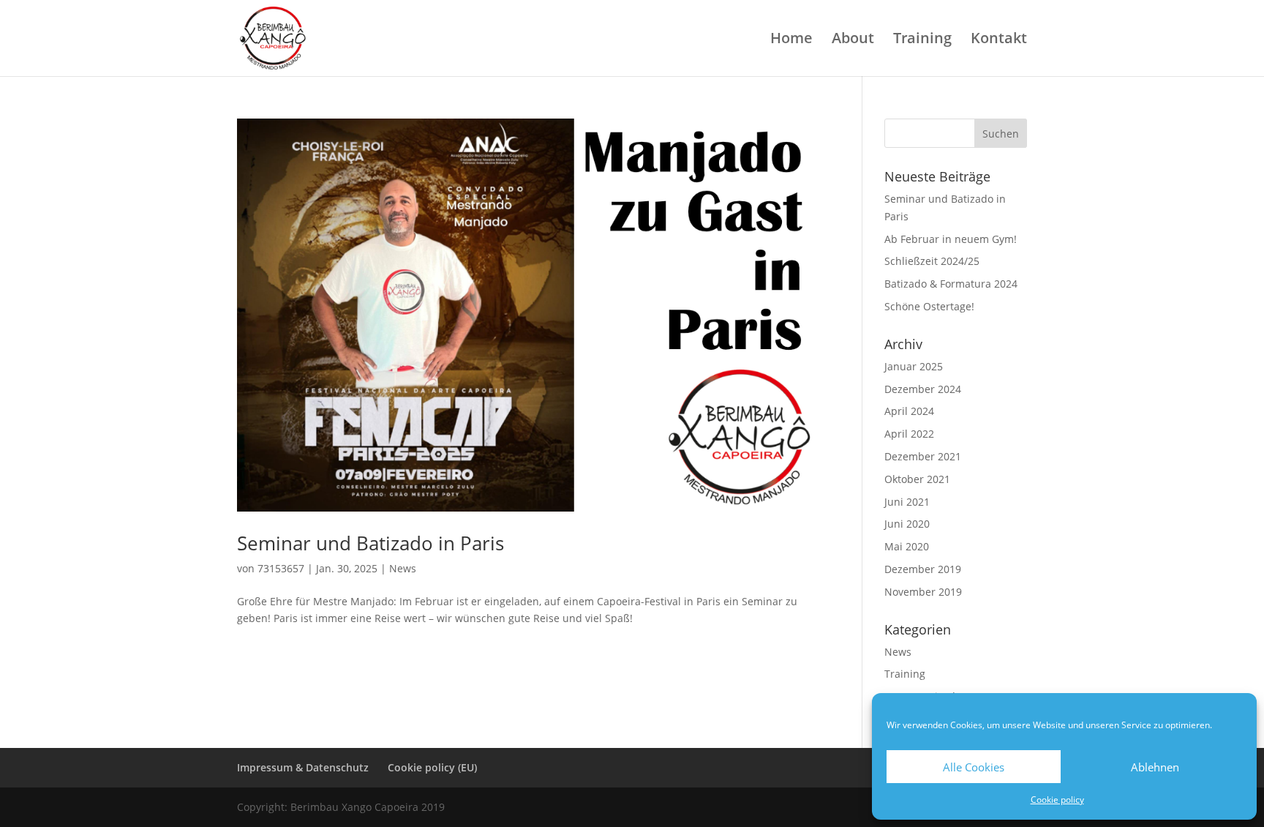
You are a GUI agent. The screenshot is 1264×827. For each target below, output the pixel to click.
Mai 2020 (906, 546)
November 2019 (923, 592)
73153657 (280, 568)
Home (791, 40)
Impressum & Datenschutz (303, 767)
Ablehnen (1155, 767)
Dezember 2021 (922, 456)
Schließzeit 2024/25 (931, 261)
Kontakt (999, 40)
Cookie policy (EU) (432, 767)
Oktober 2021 (917, 479)
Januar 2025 (913, 366)
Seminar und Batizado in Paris (370, 543)
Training (922, 40)
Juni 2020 (907, 524)
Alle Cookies (973, 767)
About (853, 40)
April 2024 (909, 411)
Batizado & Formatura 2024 (950, 284)
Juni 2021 (907, 502)
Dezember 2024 (922, 389)
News (402, 568)
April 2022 (909, 434)
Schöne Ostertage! (929, 306)
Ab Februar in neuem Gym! (950, 239)
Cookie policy (1057, 799)
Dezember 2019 (922, 569)
